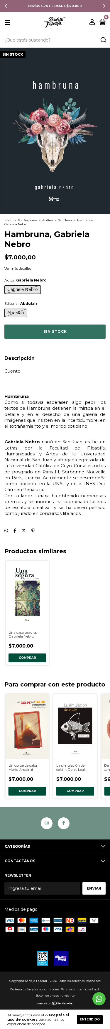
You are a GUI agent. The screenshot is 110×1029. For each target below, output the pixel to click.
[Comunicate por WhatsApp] (99, 998)
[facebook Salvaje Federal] (64, 823)
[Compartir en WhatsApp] (6, 530)
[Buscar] (103, 40)
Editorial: (20, 303)
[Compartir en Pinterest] (33, 530)
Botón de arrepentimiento (55, 995)
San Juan (65, 220)
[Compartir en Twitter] (24, 530)
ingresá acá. (91, 989)
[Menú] (8, 22)
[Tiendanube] (55, 1004)
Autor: (25, 280)
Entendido (90, 1019)
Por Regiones (27, 220)
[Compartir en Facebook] (14, 530)
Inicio (8, 220)
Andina (47, 220)
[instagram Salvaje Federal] (47, 823)
